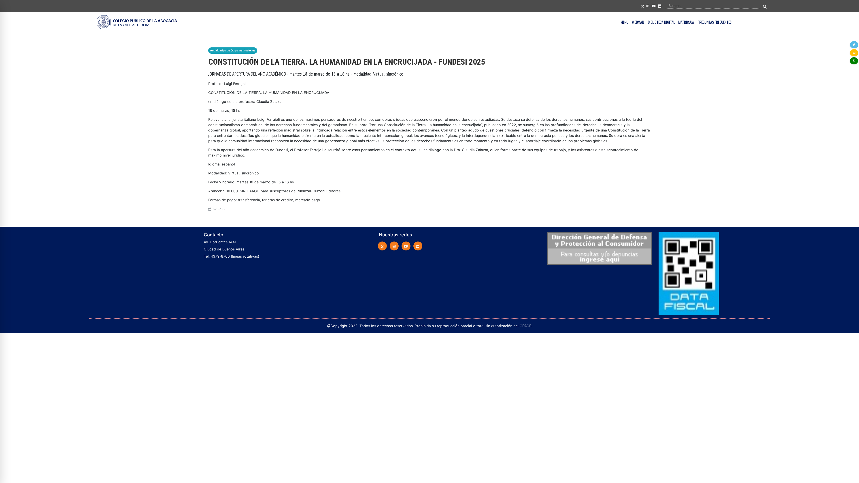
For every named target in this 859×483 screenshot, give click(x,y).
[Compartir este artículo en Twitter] (854, 44)
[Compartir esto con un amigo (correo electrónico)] (854, 52)
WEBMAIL (638, 22)
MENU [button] (624, 22)
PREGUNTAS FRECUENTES (714, 22)
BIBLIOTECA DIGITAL (661, 22)
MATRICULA (686, 22)
